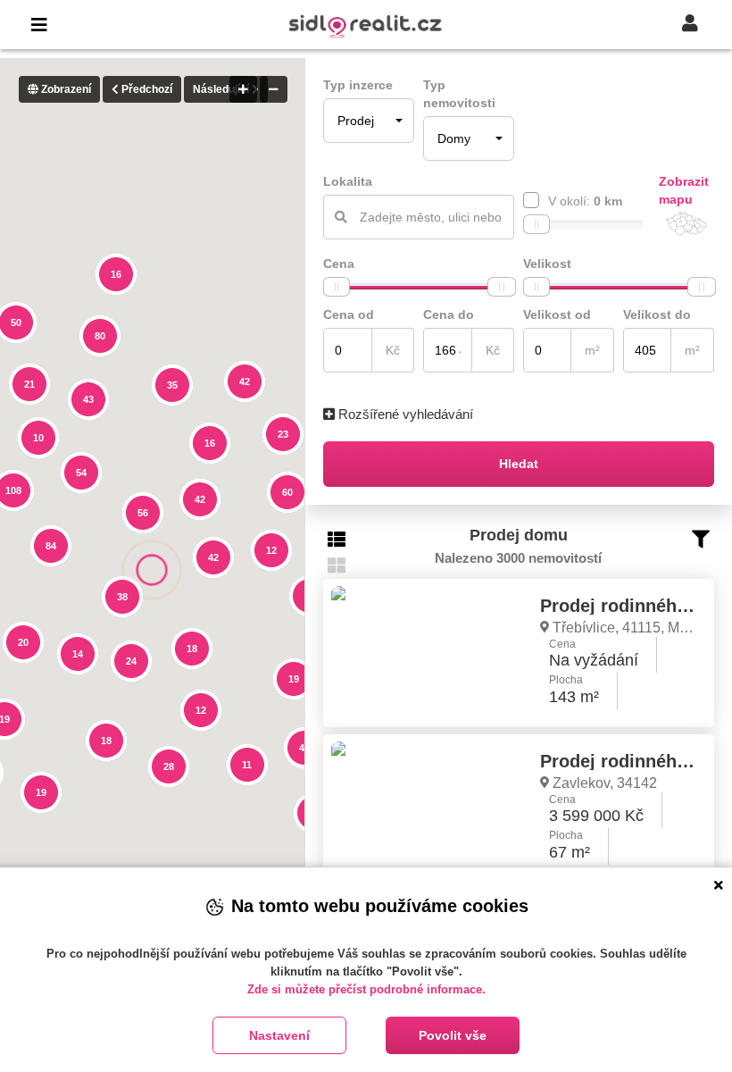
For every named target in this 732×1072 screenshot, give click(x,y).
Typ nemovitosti (459, 94)
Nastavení (279, 1035)
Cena (338, 263)
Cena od (348, 314)
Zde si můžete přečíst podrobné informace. (366, 989)
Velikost (547, 263)
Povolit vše (453, 1035)
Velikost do (657, 314)
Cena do (448, 314)
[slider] (536, 224)
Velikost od (557, 314)
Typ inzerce (358, 85)
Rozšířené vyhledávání (404, 414)
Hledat (518, 463)
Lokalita (347, 181)
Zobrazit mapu (684, 190)
